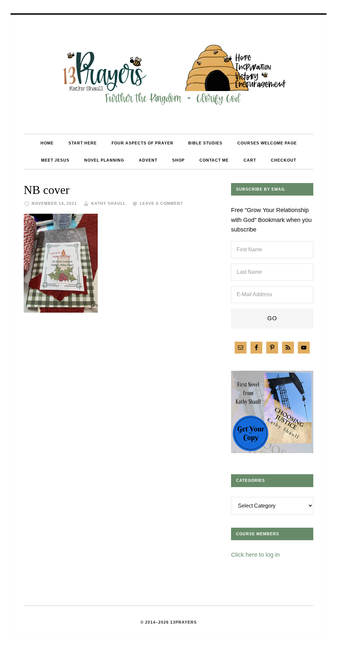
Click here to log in (255, 554)
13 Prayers (168, 74)
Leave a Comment (161, 203)
